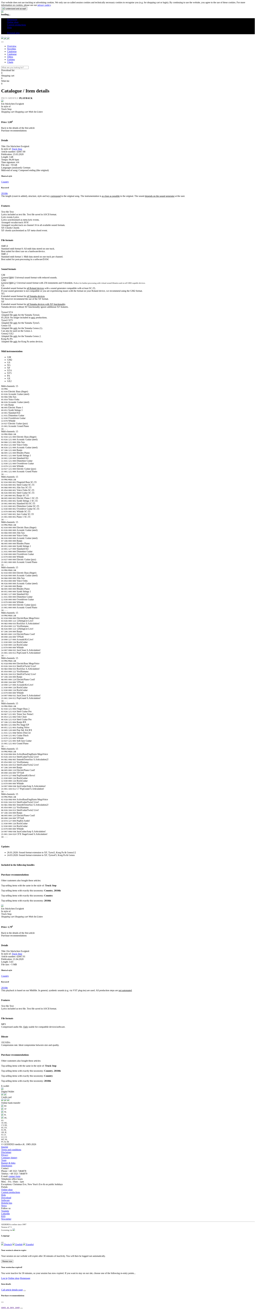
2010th (4, 193)
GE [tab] (8, 378)
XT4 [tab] (9, 370)
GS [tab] (8, 362)
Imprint (4, 1147)
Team (3, 1160)
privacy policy (44, 5)
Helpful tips (6, 1203)
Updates (11, 59)
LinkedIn (5, 1213)
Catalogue (12, 51)
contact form (14, 1176)
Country (5, 182)
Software (5, 1200)
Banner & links (8, 1163)
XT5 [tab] (9, 373)
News (4, 1205)
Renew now (7, 1261)
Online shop (7, 1189)
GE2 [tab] (9, 381)
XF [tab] (8, 367)
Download (6, 1197)
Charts (10, 62)
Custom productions (10, 1192)
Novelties (11, 49)
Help (3, 1195)
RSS (3, 1216)
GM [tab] (9, 357)
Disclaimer (6, 1152)
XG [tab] (9, 365)
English (19, 1244)
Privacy (4, 1155)
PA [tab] (8, 375)
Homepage (25, 1278)
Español (29, 1244)
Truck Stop (17, 149)
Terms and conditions (11, 1149)
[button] (8, 30)
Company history (9, 1157)
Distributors (6, 1165)
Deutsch (8, 1244)
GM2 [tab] (9, 359)
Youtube (5, 1211)
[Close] (2, 41)
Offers (10, 57)
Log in (4, 1278)
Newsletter (6, 1219)
